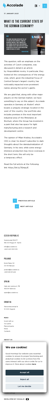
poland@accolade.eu (11, 269)
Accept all (24, 372)
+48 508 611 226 (10, 272)
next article (26, 206)
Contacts (7, 331)
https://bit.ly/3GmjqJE (18, 168)
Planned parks (9, 326)
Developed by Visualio (14, 399)
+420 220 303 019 (10, 249)
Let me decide (24, 386)
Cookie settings (9, 393)
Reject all (24, 379)
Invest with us (8, 321)
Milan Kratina (24, 138)
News (6, 328)
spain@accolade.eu (11, 292)
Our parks (7, 323)
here (34, 364)
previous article (26, 200)
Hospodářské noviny (16, 71)
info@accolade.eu (10, 246)
